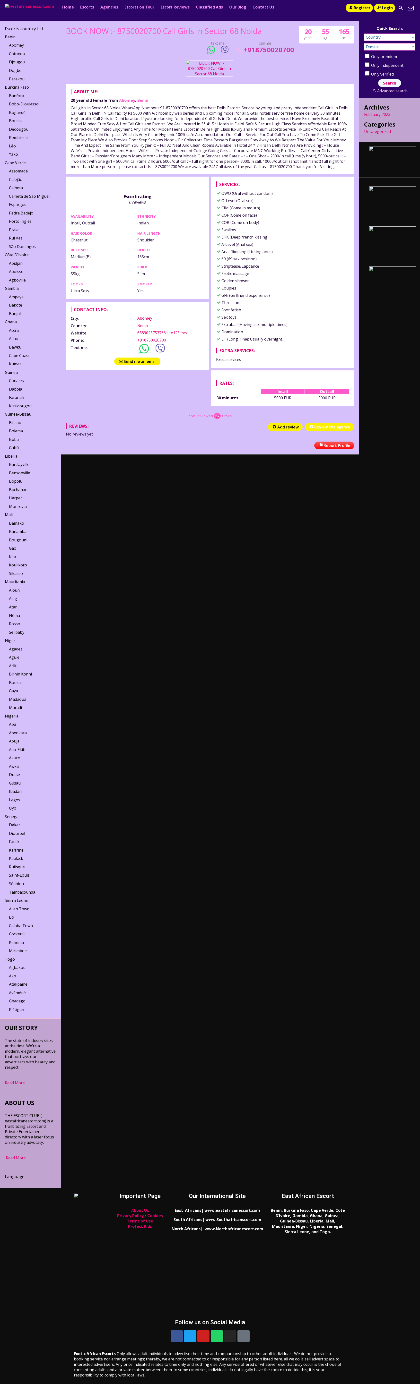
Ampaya (16, 296)
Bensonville (19, 473)
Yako (13, 154)
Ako (12, 976)
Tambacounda (22, 892)
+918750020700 (269, 49)
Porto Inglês (20, 221)
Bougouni (18, 540)
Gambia (12, 288)
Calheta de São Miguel (29, 196)
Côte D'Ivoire (17, 254)
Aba (12, 724)
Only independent (386, 65)
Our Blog (237, 7)
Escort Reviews (175, 7)
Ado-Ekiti (17, 749)
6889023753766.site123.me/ (162, 332)
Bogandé (17, 112)
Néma (14, 615)
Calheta (16, 187)
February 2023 (377, 114)
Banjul (15, 313)
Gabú (14, 447)
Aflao (13, 338)
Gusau (15, 783)
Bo (11, 917)
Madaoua (17, 699)
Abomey (127, 100)
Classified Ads (209, 7)
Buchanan (18, 489)
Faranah (16, 397)
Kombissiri (18, 137)
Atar (13, 607)
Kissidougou (20, 406)
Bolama (16, 431)
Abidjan (16, 263)
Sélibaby (16, 632)
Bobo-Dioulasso (24, 104)
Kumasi (15, 364)
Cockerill (17, 934)
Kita (12, 556)
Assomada (18, 171)
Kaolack (16, 858)
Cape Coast (19, 355)
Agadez (15, 649)
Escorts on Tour (139, 7)
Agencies (109, 7)
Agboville (17, 280)
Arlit (13, 665)
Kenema (16, 942)
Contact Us (263, 7)
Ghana (11, 322)
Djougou (17, 62)
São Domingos (22, 246)
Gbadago (17, 1001)
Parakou (17, 79)
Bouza (15, 682)
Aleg (13, 598)
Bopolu (15, 481)
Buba (14, 439)
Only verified (382, 74)
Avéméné (17, 992)
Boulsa (15, 120)
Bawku (15, 347)
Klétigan (16, 1009)
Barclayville (19, 464)
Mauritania (15, 581)
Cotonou (17, 53)
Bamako (16, 523)
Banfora (16, 95)
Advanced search (392, 91)
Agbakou (17, 967)
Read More (15, 1082)
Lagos (14, 800)
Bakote (15, 305)
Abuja (14, 741)
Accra (14, 330)
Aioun (14, 590)
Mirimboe (18, 950)
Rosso (14, 623)
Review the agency (332, 427)
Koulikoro (18, 565)
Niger (10, 640)
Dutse (14, 774)
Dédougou (18, 129)
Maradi (15, 707)
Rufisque (17, 867)
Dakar (14, 825)
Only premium (383, 56)
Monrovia (18, 506)
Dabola (15, 389)
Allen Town (19, 909)
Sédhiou (16, 883)
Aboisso (16, 271)
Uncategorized (377, 131)
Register (362, 7)
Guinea (11, 372)
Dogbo (15, 70)
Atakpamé (18, 984)
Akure (14, 757)
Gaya (13, 690)
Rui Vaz (15, 238)
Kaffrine (16, 850)
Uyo (12, 808)
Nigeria (11, 716)
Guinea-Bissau (18, 414)
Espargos (17, 204)
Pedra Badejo (21, 213)
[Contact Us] (410, 8)
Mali (9, 514)
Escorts (87, 7)
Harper (15, 498)
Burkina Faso (17, 87)
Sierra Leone (16, 900)
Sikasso (16, 573)
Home (68, 7)
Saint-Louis (19, 875)
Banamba (17, 531)
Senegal (12, 816)
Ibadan (15, 791)
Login (387, 7)
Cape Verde (15, 162)
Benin (142, 100)
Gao (12, 548)
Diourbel (17, 833)
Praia (13, 229)
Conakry (16, 380)
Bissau (15, 422)
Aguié (14, 657)
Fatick (14, 841)
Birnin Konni (20, 674)
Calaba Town (21, 925)
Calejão (15, 179)
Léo (12, 146)
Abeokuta (18, 732)
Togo (10, 959)
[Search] (400, 8)
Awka (14, 766)
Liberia (11, 456)
